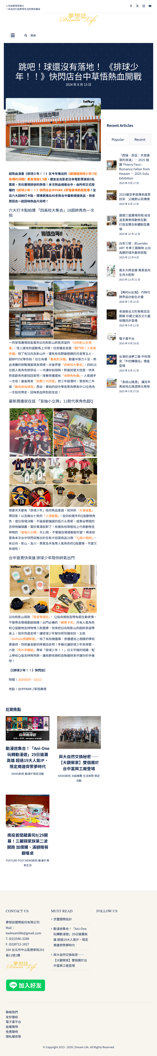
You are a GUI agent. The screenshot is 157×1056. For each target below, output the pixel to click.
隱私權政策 (13, 1036)
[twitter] (137, 6)
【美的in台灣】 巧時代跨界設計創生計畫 (134, 294)
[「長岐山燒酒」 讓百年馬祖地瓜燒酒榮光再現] (112, 380)
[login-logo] (78, 14)
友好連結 (12, 1017)
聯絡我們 (12, 1012)
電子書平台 (126, 338)
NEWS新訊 (17, 774)
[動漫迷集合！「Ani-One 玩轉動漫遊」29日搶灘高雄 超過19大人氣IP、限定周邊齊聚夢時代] (27, 718)
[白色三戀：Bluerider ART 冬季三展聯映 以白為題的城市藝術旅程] (112, 244)
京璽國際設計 (62, 919)
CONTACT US (17, 911)
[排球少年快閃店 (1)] (53, 99)
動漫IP (28, 774)
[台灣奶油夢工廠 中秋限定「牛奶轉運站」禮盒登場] (112, 357)
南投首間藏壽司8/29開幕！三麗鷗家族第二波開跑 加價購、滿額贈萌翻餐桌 (27, 844)
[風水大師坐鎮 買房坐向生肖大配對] (111, 267)
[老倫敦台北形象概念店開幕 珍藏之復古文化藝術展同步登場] (112, 312)
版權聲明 (12, 1026)
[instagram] (143, 6)
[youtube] (150, 6)
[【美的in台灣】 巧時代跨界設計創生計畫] (112, 292)
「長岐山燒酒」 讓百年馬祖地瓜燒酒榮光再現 (134, 384)
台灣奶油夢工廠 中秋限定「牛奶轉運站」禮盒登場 (134, 361)
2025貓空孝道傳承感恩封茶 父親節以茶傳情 (134, 196)
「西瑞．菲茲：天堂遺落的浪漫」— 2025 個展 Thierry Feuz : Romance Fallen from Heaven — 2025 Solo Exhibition (134, 166)
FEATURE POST (15, 860)
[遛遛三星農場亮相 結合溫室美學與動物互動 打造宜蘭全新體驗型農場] (112, 218)
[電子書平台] (112, 335)
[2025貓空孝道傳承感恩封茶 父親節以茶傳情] (112, 193)
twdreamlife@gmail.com (23, 933)
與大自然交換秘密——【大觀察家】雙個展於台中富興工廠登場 (79, 762)
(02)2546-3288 (19, 938)
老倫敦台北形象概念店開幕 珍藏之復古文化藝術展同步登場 (134, 316)
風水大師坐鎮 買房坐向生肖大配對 (134, 272)
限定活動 (38, 774)
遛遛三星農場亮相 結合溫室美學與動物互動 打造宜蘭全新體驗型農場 (134, 222)
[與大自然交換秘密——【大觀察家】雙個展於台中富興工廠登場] (79, 718)
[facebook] (131, 6)
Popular (118, 139)
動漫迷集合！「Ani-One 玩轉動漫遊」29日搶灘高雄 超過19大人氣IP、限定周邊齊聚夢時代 (27, 757)
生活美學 (88, 776)
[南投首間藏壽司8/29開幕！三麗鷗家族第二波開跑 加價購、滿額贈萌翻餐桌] (27, 797)
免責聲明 (12, 1031)
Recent (140, 139)
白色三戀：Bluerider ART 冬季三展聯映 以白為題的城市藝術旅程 (135, 248)
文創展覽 (76, 776)
